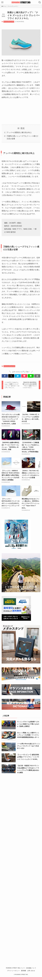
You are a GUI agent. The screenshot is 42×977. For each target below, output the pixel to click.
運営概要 (23, 970)
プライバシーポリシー (13, 970)
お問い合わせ (31, 970)
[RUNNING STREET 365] (21, 2)
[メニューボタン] (2, 2)
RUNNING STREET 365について (15, 968)
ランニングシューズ (9, 21)
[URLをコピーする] (37, 376)
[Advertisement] (21, 110)
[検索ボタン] (39, 2)
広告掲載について (31, 968)
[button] (5, 376)
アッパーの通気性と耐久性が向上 (19, 132)
